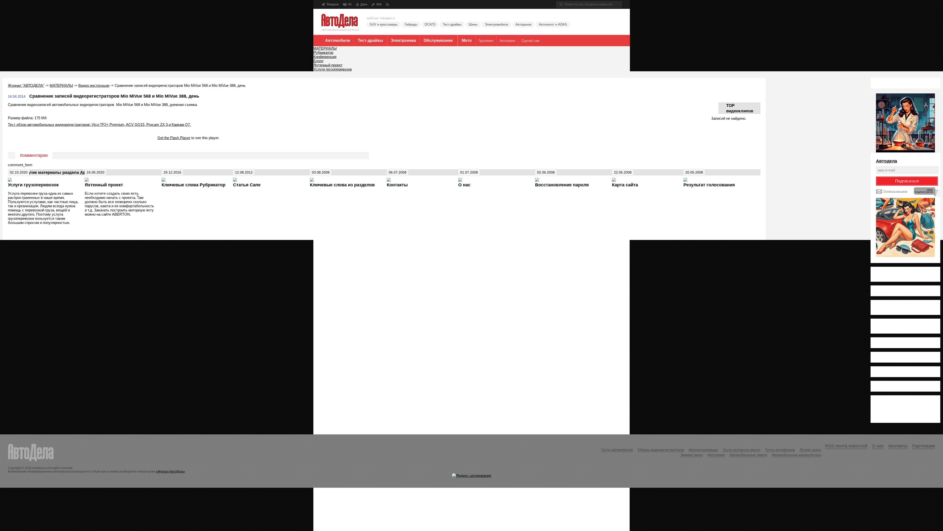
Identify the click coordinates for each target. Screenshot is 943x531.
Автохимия (716, 455)
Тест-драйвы (452, 24)
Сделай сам (530, 41)
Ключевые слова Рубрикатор (193, 184)
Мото (467, 40)
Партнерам (923, 445)
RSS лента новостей (846, 445)
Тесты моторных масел (741, 450)
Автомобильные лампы (748, 455)
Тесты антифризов (780, 450)
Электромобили (496, 24)
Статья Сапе (247, 184)
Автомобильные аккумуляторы (796, 455)
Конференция (324, 57)
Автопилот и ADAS (553, 24)
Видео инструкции (93, 85)
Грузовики (486, 41)
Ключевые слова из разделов (342, 184)
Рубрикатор (323, 52)
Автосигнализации (703, 450)
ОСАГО (430, 24)
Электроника (403, 40)
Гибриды (411, 24)
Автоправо (507, 41)
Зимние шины (691, 455)
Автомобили (337, 40)
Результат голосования (709, 184)
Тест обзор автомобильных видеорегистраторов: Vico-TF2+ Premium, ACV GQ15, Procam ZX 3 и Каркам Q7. (99, 124)
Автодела (886, 161)
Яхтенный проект (328, 65)
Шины (473, 24)
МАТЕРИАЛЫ (325, 48)
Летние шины (810, 450)
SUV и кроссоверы (383, 24)
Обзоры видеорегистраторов (661, 450)
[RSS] (387, 4)
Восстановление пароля (562, 184)
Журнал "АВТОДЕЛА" (26, 85)
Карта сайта (625, 184)
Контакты (397, 184)
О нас (464, 184)
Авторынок (523, 24)
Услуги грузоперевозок (332, 69)
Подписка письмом (895, 191)
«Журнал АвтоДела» (170, 471)
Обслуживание (438, 40)
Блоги (318, 61)
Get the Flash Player (173, 138)
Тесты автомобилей (617, 450)
